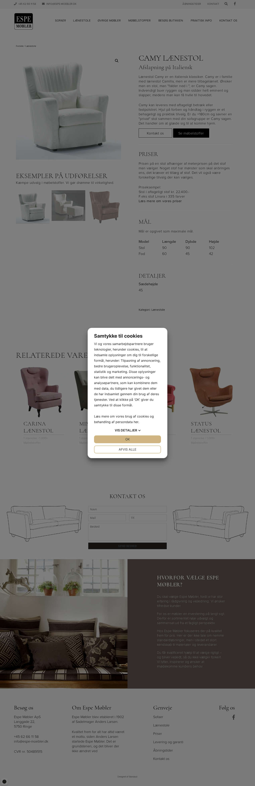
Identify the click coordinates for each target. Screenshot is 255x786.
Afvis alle (127, 449)
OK (127, 439)
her (136, 422)
